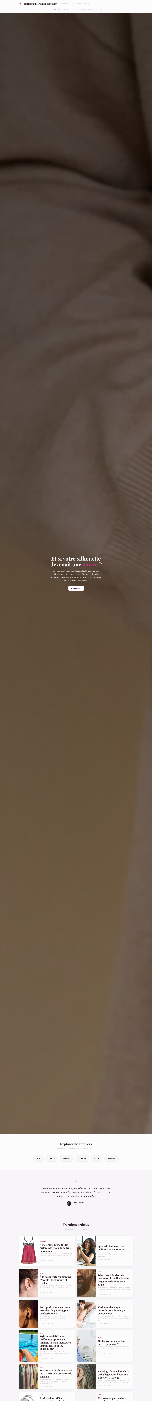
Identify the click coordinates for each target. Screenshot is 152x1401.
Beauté (66, 10)
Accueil (53, 10)
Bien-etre (74, 10)
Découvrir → (76, 588)
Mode (90, 10)
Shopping (98, 10)
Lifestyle (83, 10)
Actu (59, 10)
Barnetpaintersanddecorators (40, 3)
